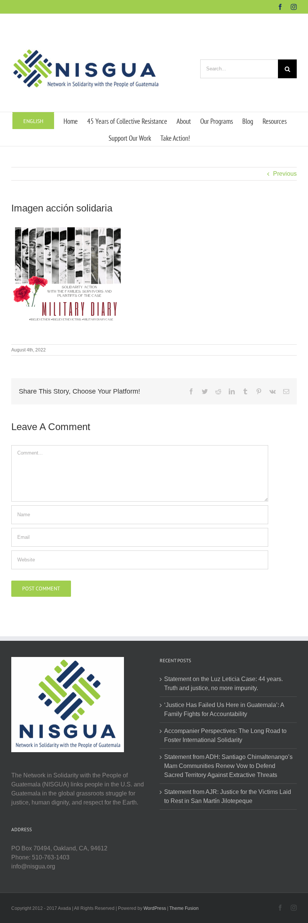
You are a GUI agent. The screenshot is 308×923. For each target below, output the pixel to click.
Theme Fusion (184, 908)
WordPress (154, 908)
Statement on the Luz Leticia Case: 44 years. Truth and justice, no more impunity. (223, 683)
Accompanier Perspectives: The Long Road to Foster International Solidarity (225, 735)
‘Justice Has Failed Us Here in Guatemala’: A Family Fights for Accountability (224, 709)
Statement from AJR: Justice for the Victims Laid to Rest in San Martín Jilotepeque (227, 796)
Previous (285, 173)
